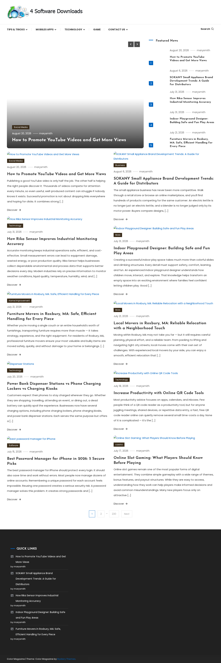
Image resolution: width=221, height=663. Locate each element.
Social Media (21, 127)
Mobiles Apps (45, 29)
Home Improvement (19, 300)
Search (205, 29)
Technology (73, 29)
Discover (12, 210)
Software (13, 445)
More (117, 234)
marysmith (45, 133)
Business (120, 165)
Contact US (116, 29)
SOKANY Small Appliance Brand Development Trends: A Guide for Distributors (191, 81)
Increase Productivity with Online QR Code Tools (159, 393)
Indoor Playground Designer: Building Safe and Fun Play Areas (40, 614)
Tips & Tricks (16, 29)
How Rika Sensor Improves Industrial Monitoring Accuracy (37, 598)
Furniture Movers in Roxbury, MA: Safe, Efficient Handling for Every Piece (191, 143)
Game (97, 29)
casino (119, 444)
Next (126, 514)
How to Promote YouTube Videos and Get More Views (69, 140)
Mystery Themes (66, 659)
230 (114, 514)
